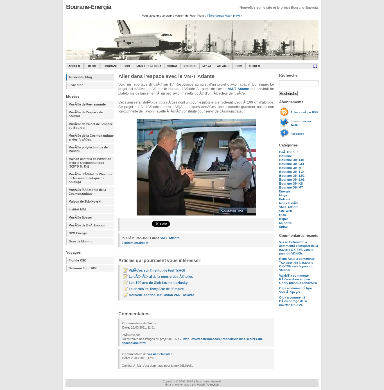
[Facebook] (285, 136)
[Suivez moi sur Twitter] (285, 126)
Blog (92, 66)
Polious (190, 66)
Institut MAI (77, 209)
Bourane (111, 66)
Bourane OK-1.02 (291, 175)
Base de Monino (80, 241)
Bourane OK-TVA (291, 171)
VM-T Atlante (288, 207)
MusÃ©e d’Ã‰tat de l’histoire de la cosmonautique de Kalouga (90, 178)
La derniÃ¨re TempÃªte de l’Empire (156, 289)
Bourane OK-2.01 (291, 179)
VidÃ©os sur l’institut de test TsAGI (157, 270)
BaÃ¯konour (288, 152)
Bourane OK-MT (291, 187)
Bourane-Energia (88, 6)
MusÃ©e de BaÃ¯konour (87, 225)
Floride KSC (77, 260)
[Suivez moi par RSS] (285, 115)
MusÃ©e (285, 222)
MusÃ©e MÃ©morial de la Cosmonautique (87, 191)
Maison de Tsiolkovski (85, 201)
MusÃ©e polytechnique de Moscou (88, 149)
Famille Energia (148, 66)
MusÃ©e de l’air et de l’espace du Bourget (91, 125)
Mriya (206, 66)
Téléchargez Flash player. (224, 15)
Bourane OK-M (290, 167)
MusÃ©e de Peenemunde (87, 104)
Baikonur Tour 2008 (83, 268)
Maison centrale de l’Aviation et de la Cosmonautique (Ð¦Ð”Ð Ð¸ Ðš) (90, 162)
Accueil (74, 66)
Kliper (283, 219)
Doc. (239, 66)
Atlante (223, 66)
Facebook (297, 133)
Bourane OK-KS (291, 183)
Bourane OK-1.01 (291, 160)
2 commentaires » (135, 242)
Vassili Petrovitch (160, 354)
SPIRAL (172, 66)
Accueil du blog (80, 77)
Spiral (283, 226)
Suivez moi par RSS (304, 112)
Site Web (285, 211)
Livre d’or (76, 85)
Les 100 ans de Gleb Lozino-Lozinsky (158, 283)
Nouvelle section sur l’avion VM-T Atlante (161, 295)
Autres (254, 66)
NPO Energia (78, 233)
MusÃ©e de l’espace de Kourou (86, 114)
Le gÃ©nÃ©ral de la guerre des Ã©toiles (161, 277)
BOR (127, 66)
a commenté (298, 247)
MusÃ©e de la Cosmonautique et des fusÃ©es (91, 137)
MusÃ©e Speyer (80, 217)
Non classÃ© (288, 203)
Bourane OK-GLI (291, 164)
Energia (284, 191)
